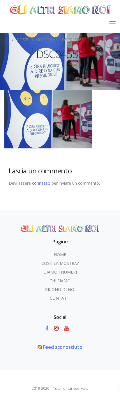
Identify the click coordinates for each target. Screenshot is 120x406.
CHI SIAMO (60, 280)
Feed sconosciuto (62, 347)
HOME (60, 254)
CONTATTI (60, 298)
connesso (41, 183)
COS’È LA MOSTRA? (60, 263)
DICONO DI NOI (60, 289)
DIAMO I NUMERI (60, 272)
